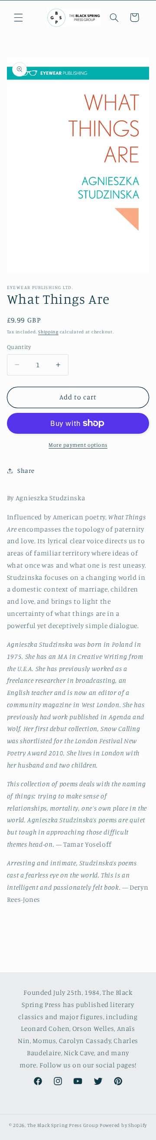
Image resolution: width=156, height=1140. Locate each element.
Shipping (48, 331)
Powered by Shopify (123, 1125)
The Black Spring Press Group (63, 1125)
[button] (18, 17)
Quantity (19, 346)
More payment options (78, 445)
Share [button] (26, 470)
